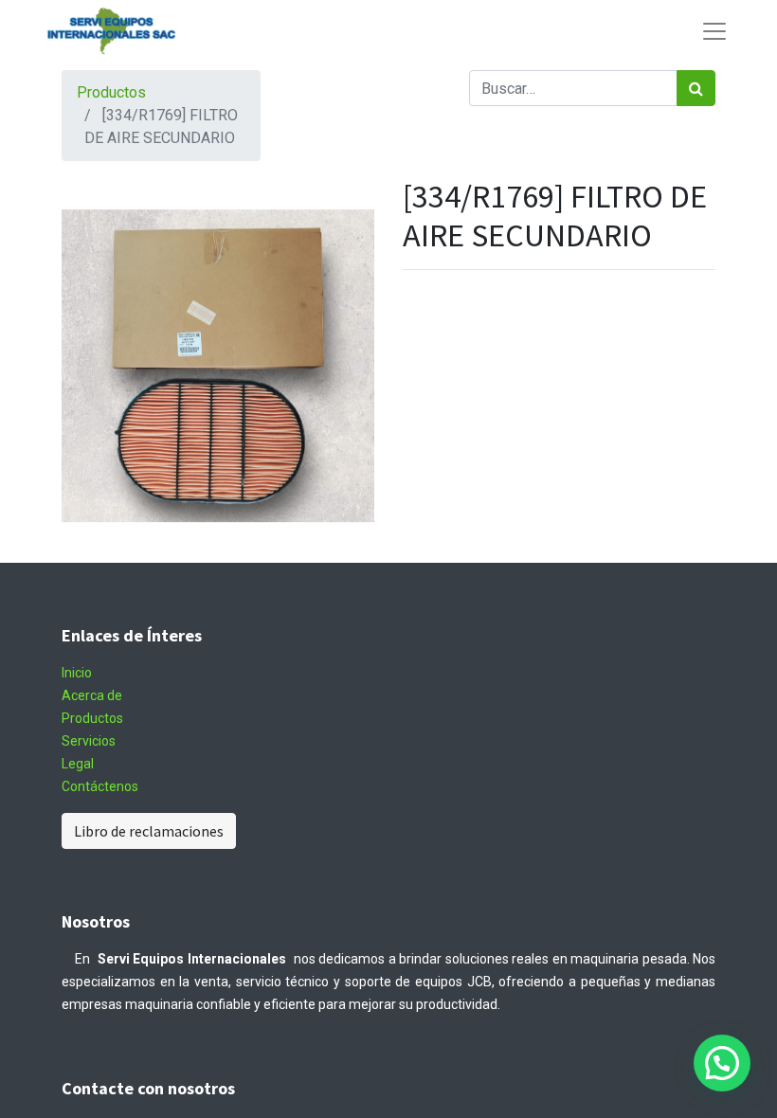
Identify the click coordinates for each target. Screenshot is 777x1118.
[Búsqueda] (696, 88)
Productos (111, 92)
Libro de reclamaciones (149, 830)
